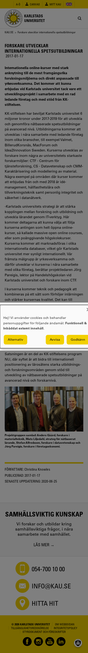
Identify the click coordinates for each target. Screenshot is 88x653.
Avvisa (55, 339)
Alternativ (15, 339)
